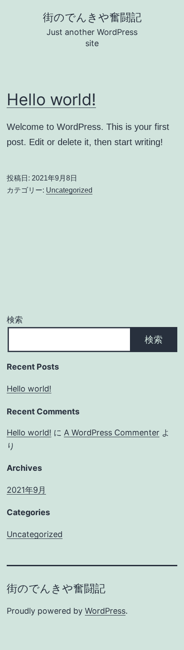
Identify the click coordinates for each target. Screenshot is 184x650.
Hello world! (51, 99)
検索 (15, 319)
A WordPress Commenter (111, 432)
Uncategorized (69, 190)
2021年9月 (26, 490)
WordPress (105, 611)
